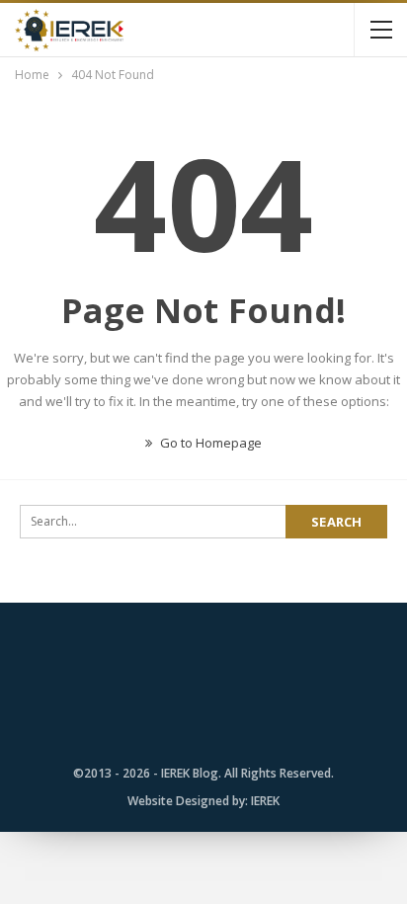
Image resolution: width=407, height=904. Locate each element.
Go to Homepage (209, 443)
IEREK (265, 800)
